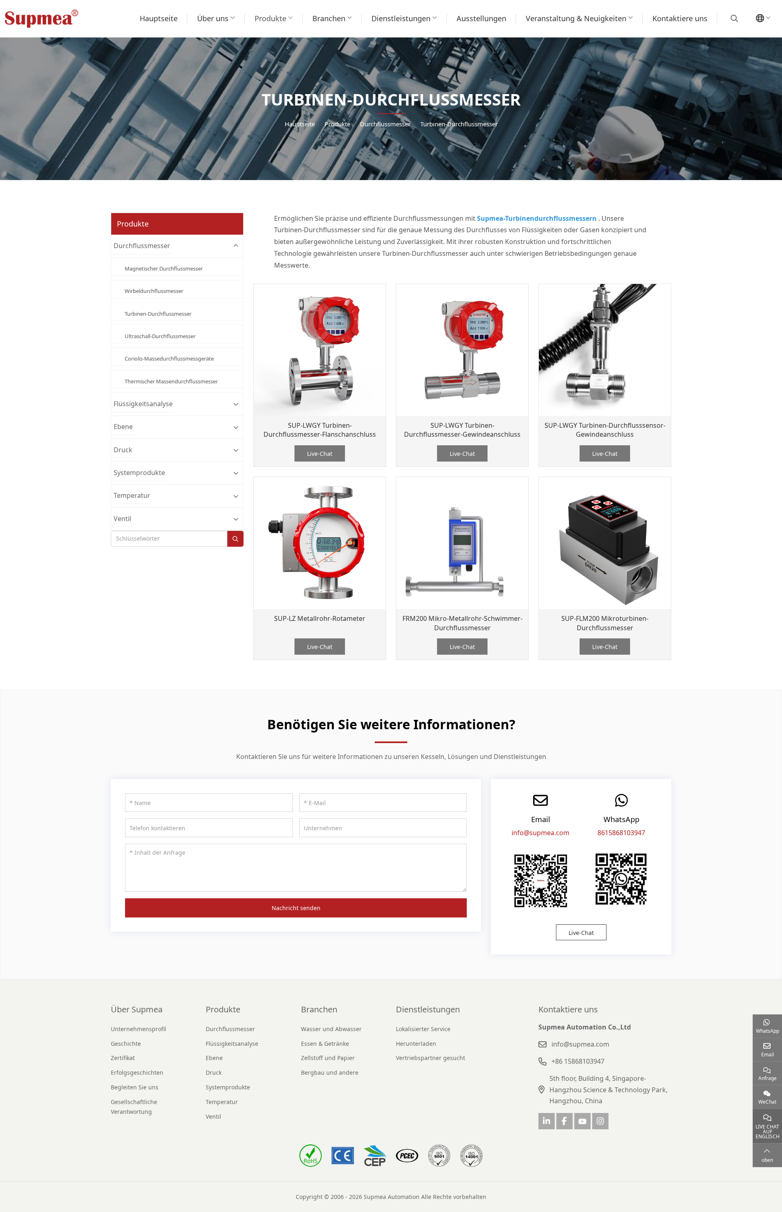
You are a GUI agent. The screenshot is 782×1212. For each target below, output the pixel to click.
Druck (123, 449)
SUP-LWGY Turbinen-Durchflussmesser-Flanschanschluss (320, 430)
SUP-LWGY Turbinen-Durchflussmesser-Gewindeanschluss (462, 430)
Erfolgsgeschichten (137, 1072)
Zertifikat (123, 1058)
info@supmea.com (540, 832)
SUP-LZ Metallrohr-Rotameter (319, 618)
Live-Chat (319, 454)
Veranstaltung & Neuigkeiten (576, 18)
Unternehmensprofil (138, 1029)
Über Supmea (137, 1009)
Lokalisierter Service (423, 1029)
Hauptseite (159, 18)
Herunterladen (416, 1043)
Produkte (270, 18)
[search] (733, 18)
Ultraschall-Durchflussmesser (160, 336)
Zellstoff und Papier (328, 1058)
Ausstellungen (481, 18)
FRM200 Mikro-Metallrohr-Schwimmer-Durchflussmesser (462, 623)
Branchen (328, 18)
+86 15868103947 (577, 1061)
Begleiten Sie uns (134, 1087)
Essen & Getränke (325, 1043)
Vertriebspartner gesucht (430, 1058)
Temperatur (132, 495)
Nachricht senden (296, 908)
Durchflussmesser (142, 245)
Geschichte (126, 1043)
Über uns (212, 18)
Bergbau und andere (329, 1072)
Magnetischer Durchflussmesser (164, 268)
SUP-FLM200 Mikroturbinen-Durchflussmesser (604, 623)
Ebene (123, 426)
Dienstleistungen (401, 18)
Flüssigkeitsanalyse (143, 403)
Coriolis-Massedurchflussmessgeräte (169, 358)
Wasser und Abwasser (331, 1029)
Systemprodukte (139, 472)
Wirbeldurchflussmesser (154, 291)
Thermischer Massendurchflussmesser (171, 381)
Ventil (122, 518)
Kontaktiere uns (679, 18)
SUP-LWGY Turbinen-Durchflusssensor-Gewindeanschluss (605, 430)
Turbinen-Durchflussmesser (158, 313)
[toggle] (235, 246)
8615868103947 (621, 832)
